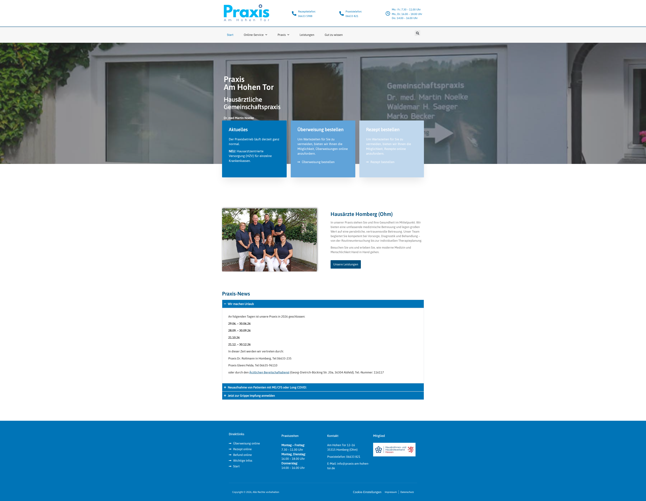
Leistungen (307, 35)
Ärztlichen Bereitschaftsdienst (269, 372)
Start (230, 35)
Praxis (282, 35)
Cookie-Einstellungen (367, 492)
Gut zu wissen (334, 35)
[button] (417, 33)
